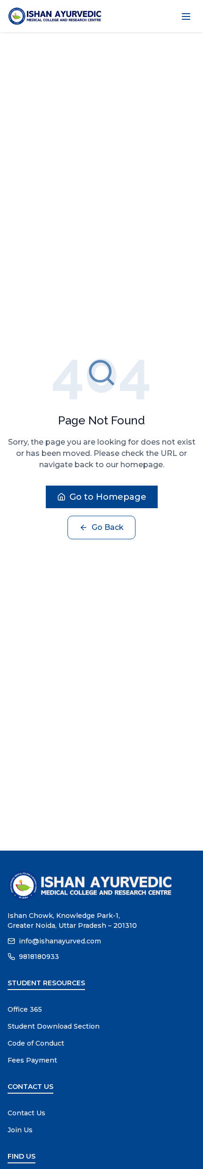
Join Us (20, 1130)
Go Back (108, 527)
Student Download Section (54, 1026)
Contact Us (26, 1113)
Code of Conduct (36, 1043)
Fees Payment (32, 1060)
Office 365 (25, 1009)
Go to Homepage (107, 497)
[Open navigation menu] (186, 16)
